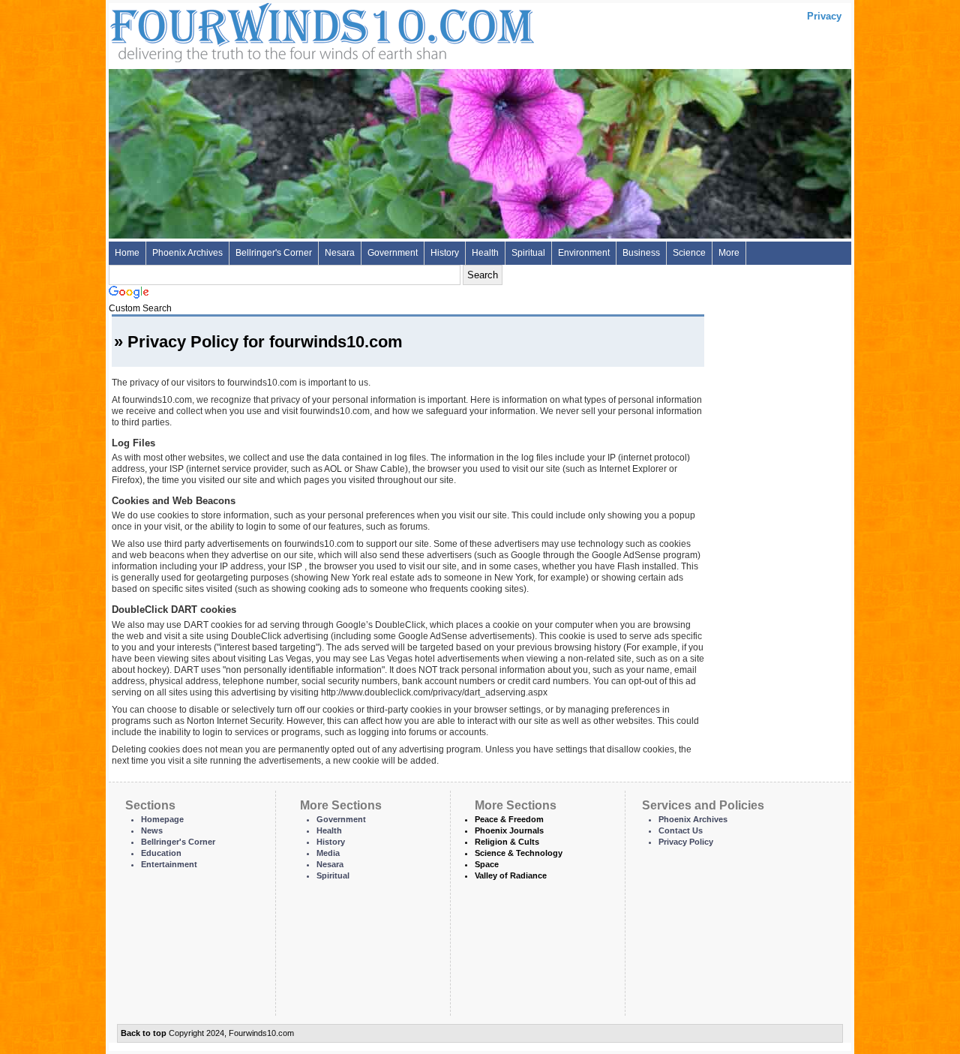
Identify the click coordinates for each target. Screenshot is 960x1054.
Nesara (340, 253)
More (729, 253)
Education (161, 852)
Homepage (162, 819)
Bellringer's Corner (274, 253)
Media (328, 852)
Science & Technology (518, 852)
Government (393, 253)
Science (689, 253)
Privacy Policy (685, 841)
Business (641, 253)
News (152, 830)
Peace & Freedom (509, 819)
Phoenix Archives (187, 253)
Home (127, 253)
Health (485, 253)
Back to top (143, 1032)
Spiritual (528, 253)
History (444, 253)
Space (487, 864)
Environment (584, 253)
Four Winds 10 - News (259, 29)
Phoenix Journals (509, 830)
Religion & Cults (507, 841)
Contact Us (680, 830)
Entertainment (169, 864)
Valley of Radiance (511, 875)
